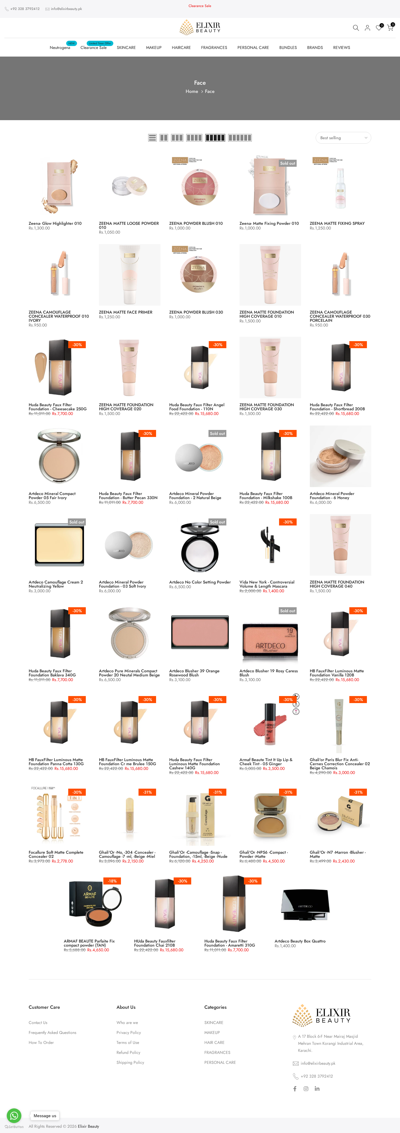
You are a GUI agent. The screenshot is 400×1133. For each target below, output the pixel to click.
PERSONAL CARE (253, 47)
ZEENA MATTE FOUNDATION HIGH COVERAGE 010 (267, 314)
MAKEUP (154, 47)
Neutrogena (62, 47)
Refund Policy (128, 1052)
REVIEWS (341, 47)
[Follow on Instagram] (306, 1089)
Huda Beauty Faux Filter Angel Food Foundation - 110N (196, 407)
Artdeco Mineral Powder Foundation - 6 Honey (332, 496)
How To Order (41, 1042)
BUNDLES (288, 47)
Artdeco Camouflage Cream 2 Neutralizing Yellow (56, 584)
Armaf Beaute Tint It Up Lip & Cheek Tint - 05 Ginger (266, 762)
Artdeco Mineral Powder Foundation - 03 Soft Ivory (122, 584)
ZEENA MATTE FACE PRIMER (125, 312)
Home (192, 91)
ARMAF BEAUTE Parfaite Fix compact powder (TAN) (89, 943)
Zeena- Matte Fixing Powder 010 (269, 223)
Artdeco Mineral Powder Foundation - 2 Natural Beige (195, 496)
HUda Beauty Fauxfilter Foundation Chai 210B (154, 943)
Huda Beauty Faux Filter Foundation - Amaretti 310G (229, 943)
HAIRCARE (181, 47)
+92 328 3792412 (25, 8)
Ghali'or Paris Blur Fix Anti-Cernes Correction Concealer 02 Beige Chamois (340, 764)
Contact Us (38, 1022)
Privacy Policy (129, 1032)
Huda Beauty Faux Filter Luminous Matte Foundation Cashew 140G (194, 764)
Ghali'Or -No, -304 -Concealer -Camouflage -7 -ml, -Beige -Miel (127, 854)
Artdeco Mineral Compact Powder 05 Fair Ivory (52, 496)
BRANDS (315, 47)
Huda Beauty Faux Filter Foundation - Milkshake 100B (266, 496)
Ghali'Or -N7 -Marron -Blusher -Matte (338, 854)
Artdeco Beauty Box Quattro (300, 941)
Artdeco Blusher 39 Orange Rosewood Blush (194, 673)
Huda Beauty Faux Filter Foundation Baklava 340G (52, 673)
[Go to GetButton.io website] (14, 1127)
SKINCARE (126, 47)
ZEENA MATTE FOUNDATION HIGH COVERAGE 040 (337, 584)
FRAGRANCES (214, 47)
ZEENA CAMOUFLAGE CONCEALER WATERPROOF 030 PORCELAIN (340, 316)
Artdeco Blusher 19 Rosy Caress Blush (269, 673)
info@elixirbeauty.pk (66, 8)
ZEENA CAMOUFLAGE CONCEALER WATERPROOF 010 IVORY (59, 316)
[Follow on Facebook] (295, 1089)
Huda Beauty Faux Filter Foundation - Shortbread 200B (337, 407)
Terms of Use (128, 1042)
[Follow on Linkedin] (317, 1089)
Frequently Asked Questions (52, 1032)
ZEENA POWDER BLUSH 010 (196, 223)
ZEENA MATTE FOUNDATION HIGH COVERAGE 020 (126, 407)
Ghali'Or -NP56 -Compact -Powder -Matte (264, 854)
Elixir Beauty (88, 1126)
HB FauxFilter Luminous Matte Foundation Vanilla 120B (337, 673)
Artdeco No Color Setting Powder (200, 582)
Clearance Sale (96, 47)
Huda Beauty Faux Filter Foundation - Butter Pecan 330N (128, 496)
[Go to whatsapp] (14, 1115)
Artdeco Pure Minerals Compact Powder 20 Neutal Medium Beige (129, 673)
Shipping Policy (130, 1062)
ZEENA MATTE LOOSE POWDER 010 (129, 225)
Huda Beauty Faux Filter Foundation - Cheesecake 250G (58, 407)
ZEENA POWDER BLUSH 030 (196, 312)
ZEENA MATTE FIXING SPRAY (337, 223)
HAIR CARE (214, 1042)
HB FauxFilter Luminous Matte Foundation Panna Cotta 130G (56, 762)
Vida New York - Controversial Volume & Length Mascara (267, 584)
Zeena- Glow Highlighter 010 (55, 223)
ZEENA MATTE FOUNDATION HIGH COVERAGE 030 (267, 407)
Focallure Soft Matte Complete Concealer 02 (56, 854)
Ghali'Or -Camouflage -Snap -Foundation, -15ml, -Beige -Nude (198, 854)
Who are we (127, 1022)
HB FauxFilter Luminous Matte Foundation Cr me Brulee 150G (127, 762)
